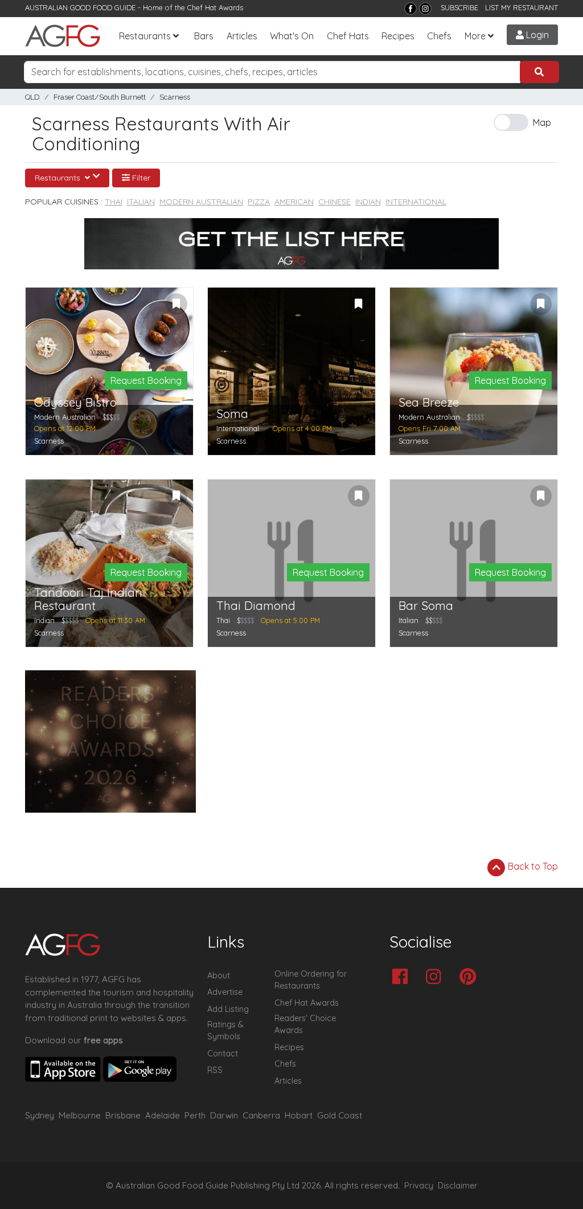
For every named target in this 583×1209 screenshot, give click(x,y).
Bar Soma (426, 605)
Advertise (225, 992)
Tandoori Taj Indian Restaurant (88, 599)
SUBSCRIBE (459, 7)
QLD (32, 97)
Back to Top (532, 866)
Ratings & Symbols (225, 1030)
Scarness (174, 97)
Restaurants (145, 36)
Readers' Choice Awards (305, 1024)
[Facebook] (410, 8)
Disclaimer (458, 1186)
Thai (113, 201)
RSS (215, 1070)
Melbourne (80, 1115)
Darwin (224, 1115)
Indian (368, 201)
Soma (232, 413)
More (475, 36)
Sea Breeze (429, 402)
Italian (141, 201)
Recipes (397, 36)
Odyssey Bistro (75, 402)
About (218, 975)
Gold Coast (339, 1115)
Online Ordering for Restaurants (310, 980)
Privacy (418, 1186)
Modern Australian (201, 201)
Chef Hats (348, 36)
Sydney (39, 1115)
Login (536, 34)
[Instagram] (425, 8)
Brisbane (123, 1115)
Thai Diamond (255, 605)
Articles (242, 36)
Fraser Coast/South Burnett (100, 97)
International (415, 201)
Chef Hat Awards (215, 7)
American (294, 201)
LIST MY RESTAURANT (521, 7)
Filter (140, 178)
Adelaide (162, 1115)
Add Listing (228, 1009)
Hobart (299, 1115)
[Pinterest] (471, 977)
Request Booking (146, 380)
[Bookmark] (176, 304)
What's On (292, 36)
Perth (195, 1115)
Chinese (334, 201)
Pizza (259, 201)
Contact (222, 1053)
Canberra (261, 1115)
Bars (204, 36)
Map (542, 122)
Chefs (439, 36)
